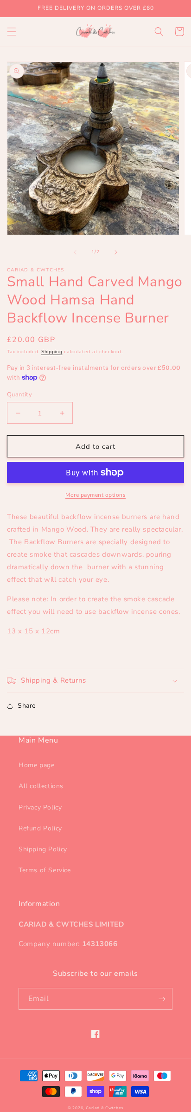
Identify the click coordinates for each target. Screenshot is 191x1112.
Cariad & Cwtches (104, 1108)
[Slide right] (116, 252)
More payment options (95, 495)
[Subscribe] (162, 999)
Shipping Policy (43, 849)
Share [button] (27, 705)
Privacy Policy (40, 807)
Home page (36, 765)
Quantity (19, 394)
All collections (41, 786)
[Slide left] (75, 252)
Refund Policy (40, 828)
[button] (11, 31)
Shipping (52, 352)
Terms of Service (45, 870)
